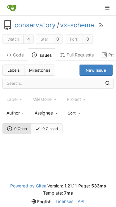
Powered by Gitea (28, 185)
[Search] (108, 83)
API (81, 201)
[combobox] (15, 113)
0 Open (20, 128)
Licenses (64, 201)
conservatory (35, 25)
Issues (45, 55)
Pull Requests (80, 54)
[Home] (11, 7)
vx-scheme (77, 25)
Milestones (39, 70)
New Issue (96, 70)
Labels (13, 70)
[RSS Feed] (101, 25)
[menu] (74, 112)
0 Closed (50, 128)
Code (18, 54)
